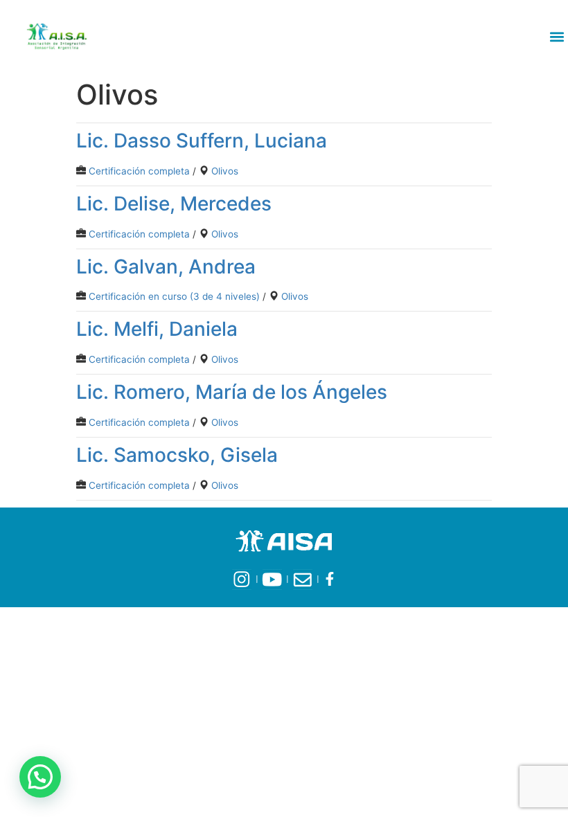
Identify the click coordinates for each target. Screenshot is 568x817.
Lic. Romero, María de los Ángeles (231, 392)
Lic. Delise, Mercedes (174, 203)
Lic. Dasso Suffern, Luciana (201, 140)
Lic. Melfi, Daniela (157, 329)
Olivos (224, 171)
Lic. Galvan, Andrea (166, 266)
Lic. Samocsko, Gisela (177, 455)
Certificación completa (139, 171)
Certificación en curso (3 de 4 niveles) (174, 296)
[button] (556, 36)
